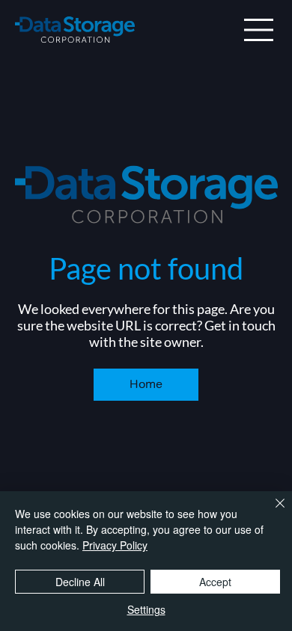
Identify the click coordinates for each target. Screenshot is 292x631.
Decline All (80, 581)
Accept (215, 581)
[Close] (271, 512)
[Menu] (259, 30)
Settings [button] (146, 609)
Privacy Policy (114, 545)
